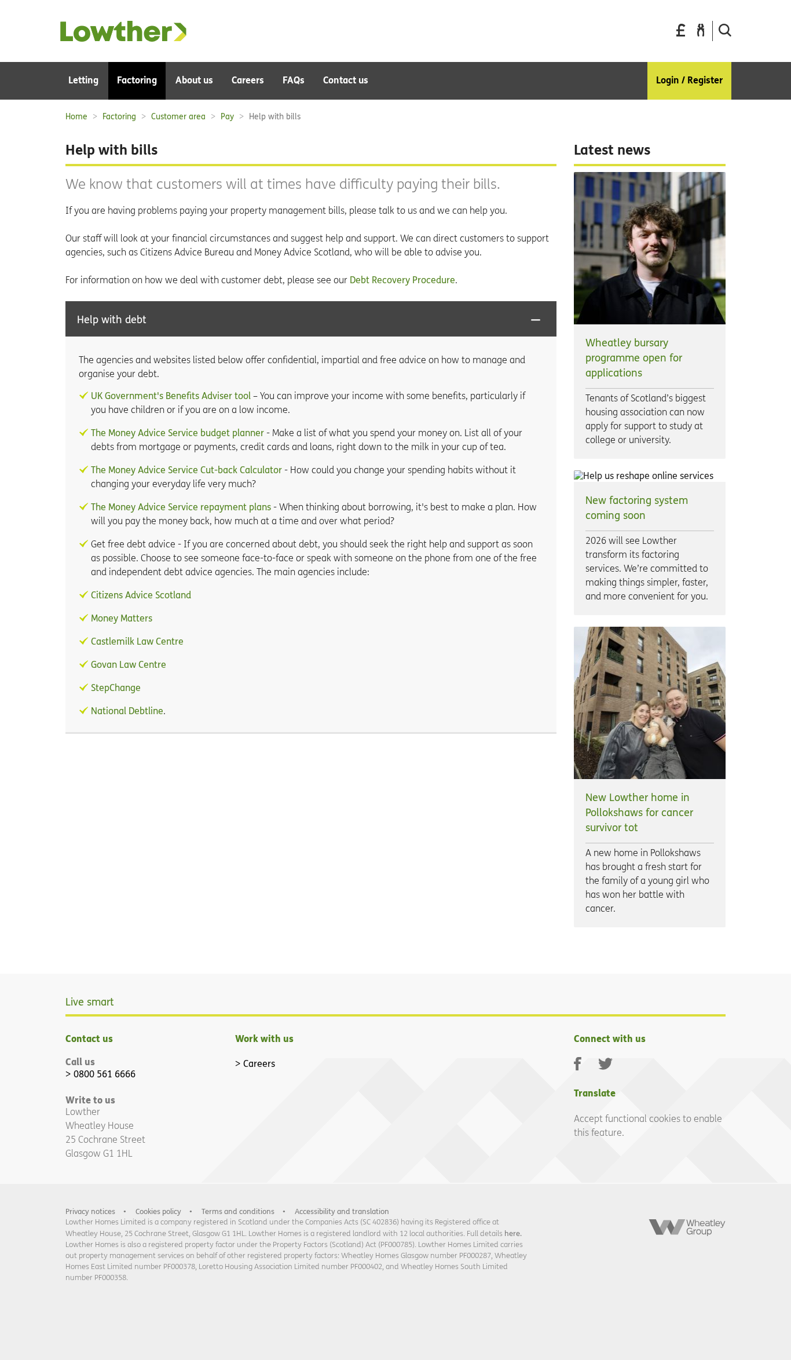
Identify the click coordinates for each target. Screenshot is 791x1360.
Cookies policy (158, 1211)
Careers (259, 1063)
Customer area (178, 117)
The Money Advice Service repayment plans (181, 507)
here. (513, 1233)
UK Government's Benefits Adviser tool (171, 395)
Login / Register (689, 80)
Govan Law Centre (128, 664)
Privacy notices (90, 1211)
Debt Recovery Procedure (401, 280)
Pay (227, 117)
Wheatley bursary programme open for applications (633, 358)
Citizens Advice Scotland (141, 595)
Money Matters (121, 618)
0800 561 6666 (105, 1074)
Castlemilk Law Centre (137, 641)
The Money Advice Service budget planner (177, 432)
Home (76, 117)
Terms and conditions (238, 1211)
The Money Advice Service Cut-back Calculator (186, 470)
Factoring (119, 117)
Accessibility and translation (342, 1211)
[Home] (123, 38)
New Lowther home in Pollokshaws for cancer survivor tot (639, 813)
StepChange (116, 687)
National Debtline (127, 710)
